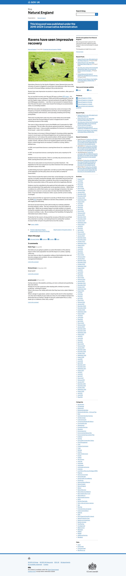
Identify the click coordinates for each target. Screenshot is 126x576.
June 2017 (80, 374)
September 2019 (82, 332)
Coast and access (82, 419)
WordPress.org (81, 550)
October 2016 (81, 387)
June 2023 (80, 249)
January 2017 (81, 382)
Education (80, 429)
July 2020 (80, 315)
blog (35, 199)
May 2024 (80, 228)
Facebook (44, 239)
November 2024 (82, 218)
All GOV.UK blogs (33, 562)
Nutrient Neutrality (82, 501)
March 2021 (81, 300)
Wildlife (59, 49)
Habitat (79, 457)
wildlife (36, 224)
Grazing (80, 452)
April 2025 (80, 209)
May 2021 (80, 296)
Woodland (80, 537)
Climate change (81, 417)
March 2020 (81, 323)
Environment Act (82, 431)
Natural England (41, 12)
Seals (79, 514)
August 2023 (81, 245)
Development (81, 425)
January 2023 (81, 258)
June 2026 (80, 182)
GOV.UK (56, 562)
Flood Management (82, 442)
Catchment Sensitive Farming (85, 416)
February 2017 (81, 380)
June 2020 (80, 317)
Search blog (80, 11)
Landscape (80, 463)
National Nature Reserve (84, 482)
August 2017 (81, 370)
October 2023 (81, 241)
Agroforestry (81, 404)
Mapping (80, 472)
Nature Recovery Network (84, 491)
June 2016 (80, 395)
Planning (80, 507)
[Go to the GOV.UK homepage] (34, 2)
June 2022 (80, 272)
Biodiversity (81, 408)
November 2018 (82, 351)
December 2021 (82, 283)
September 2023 (82, 243)
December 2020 (82, 306)
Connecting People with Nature (85, 421)
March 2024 (81, 232)
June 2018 (80, 361)
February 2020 (81, 325)
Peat (79, 505)
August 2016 (81, 391)
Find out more (79, 51)
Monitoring (80, 480)
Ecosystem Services (83, 427)
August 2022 (81, 268)
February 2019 (81, 346)
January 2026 (81, 192)
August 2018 (81, 357)
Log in (79, 544)
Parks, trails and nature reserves (86, 503)
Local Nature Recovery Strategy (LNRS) (88, 471)
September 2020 (82, 311)
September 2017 (82, 368)
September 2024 (82, 222)
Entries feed (81, 546)
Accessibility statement (35, 564)
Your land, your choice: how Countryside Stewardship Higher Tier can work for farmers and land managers (88, 69)
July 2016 (80, 393)
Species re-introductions (84, 520)
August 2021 (81, 290)
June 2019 (80, 338)
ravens (32, 224)
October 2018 (81, 353)
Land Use (80, 461)
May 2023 (80, 251)
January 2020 (81, 327)
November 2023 (82, 239)
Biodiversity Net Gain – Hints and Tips (87, 412)
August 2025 (81, 201)
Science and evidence (83, 510)
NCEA (79, 499)
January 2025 (81, 215)
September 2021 (82, 289)
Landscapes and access (83, 467)
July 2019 (80, 336)
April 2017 (80, 376)
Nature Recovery (82, 490)
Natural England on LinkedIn (85, 104)
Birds (79, 414)
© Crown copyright (92, 571)
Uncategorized (81, 526)
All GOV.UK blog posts (46, 562)
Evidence (80, 436)
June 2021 (80, 294)
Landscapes (80, 465)
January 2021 (81, 304)
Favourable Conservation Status (86, 440)
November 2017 (82, 366)
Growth (79, 455)
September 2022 (82, 266)
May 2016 (80, 397)
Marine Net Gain (82, 476)
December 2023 (82, 237)
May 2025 (80, 207)
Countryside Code (82, 423)
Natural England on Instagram (85, 100)
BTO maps (66, 96)
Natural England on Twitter (84, 98)
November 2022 (82, 262)
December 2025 (82, 194)
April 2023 (80, 253)
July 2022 (80, 270)
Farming (80, 438)
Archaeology (81, 406)
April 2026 (80, 186)
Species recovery (82, 522)
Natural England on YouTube (85, 102)
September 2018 (82, 355)
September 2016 (82, 389)
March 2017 (81, 378)
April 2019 (80, 342)
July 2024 (80, 226)
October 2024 (81, 220)
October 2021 (81, 287)
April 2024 (80, 230)
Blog (30, 9)
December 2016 (82, 383)
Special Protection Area (83, 518)
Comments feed (82, 548)
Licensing (80, 469)
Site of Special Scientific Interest (86, 516)
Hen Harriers (81, 459)
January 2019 (81, 347)
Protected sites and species (50, 49)
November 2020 (82, 308)
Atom (90, 90)
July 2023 (80, 247)
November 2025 (82, 196)
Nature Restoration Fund (84, 493)
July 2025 (80, 203)
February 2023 (81, 256)
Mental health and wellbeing (85, 478)
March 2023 (81, 254)
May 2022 (80, 273)
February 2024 (81, 234)
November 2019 (82, 330)
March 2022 (81, 277)
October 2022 (81, 264)
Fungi (79, 448)
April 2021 (80, 298)
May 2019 (80, 340)
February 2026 (81, 190)
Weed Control (81, 527)
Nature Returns (81, 495)
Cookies (45, 564)
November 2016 (82, 385)
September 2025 (82, 199)
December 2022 (82, 260)
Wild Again (80, 529)
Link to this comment (33, 262)
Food (79, 444)
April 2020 (80, 321)
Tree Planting (81, 524)
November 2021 (82, 285)
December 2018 (82, 349)
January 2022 (81, 281)
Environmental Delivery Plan (85, 433)
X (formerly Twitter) (34, 239)
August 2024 (81, 224)
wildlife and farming (82, 535)
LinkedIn (52, 239)
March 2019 (81, 344)
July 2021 (80, 292)
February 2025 (81, 213)
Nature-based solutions (83, 497)
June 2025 (80, 205)
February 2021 (81, 302)
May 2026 (80, 184)
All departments (65, 562)
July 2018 (80, 359)
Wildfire (80, 531)
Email (57, 239)
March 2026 (81, 188)
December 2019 (82, 328)
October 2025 (81, 198)
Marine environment (83, 474)
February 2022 (81, 279)
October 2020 (81, 310)
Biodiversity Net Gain (83, 410)
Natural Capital (81, 484)
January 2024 (81, 236)
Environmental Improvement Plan (86, 435)
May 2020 (80, 319)
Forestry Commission (83, 446)
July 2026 (80, 181)
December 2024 (82, 217)
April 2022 (80, 275)
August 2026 (81, 179)
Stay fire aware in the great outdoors (63, 229)
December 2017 (81, 364)
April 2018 (80, 363)
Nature (79, 488)
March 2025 (81, 211)
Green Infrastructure (83, 453)
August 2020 (81, 313)
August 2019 (81, 334)
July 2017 (80, 372)
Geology (80, 450)
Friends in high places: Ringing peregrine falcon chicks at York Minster (40, 230)
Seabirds (80, 512)
